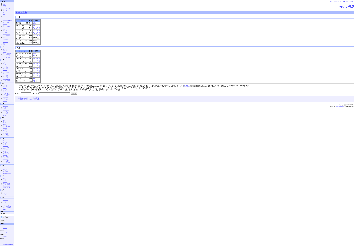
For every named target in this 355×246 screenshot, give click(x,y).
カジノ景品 (346, 6)
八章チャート (5, 192)
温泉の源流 (5, 101)
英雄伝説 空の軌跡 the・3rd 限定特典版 (28, 98)
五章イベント (5, 142)
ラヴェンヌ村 (5, 158)
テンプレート (5, 10)
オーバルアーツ (6, 21)
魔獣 (4, 25)
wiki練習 (4, 5)
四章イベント (5, 121)
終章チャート (5, 200)
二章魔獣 (4, 88)
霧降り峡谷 (5, 151)
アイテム (22, 20)
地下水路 (4, 115)
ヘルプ (347, 1)
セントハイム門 (6, 93)
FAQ (3, 40)
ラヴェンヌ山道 (6, 157)
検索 (344, 1)
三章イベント (5, 107)
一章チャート (5, 62)
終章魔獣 (4, 202)
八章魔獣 (4, 194)
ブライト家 (5, 128)
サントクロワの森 (6, 55)
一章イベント (5, 63)
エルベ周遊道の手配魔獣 (8, 244)
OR (7, 217)
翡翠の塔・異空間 (6, 183)
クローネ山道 (5, 77)
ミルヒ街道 (5, 131)
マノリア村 (5, 70)
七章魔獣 (4, 180)
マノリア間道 (5, 75)
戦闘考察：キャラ (6, 33)
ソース (341, 1)
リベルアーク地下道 (7, 206)
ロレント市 (5, 125)
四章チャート (5, 120)
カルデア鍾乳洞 (6, 109)
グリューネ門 (5, 112)
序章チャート (5, 49)
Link (3, 9)
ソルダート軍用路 (6, 94)
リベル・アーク (6, 205)
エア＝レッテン (6, 72)
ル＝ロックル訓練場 (7, 53)
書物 (34, 23)
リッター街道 (5, 99)
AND (3, 217)
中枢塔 (4, 209)
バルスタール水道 (6, 54)
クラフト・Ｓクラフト (7, 20)
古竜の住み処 (5, 152)
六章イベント (5, 169)
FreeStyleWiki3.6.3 (340, 106)
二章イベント (5, 86)
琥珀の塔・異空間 (6, 187)
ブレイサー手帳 (6, 22)
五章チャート (5, 140)
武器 (4, 12)
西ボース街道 (5, 156)
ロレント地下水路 (6, 126)
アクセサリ (36, 28)
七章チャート (5, 178)
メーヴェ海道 (5, 67)
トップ (331, 1)
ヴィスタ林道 (5, 68)
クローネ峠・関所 (6, 162)
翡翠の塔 (4, 130)
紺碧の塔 (4, 73)
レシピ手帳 (5, 23)
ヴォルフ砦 (5, 91)
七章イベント (5, 179)
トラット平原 (5, 95)
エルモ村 (4, 90)
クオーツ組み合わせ (7, 35)
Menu (4, 240)
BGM (4, 43)
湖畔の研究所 (5, 171)
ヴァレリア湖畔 (6, 147)
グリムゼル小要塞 (6, 57)
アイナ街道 (5, 71)
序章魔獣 (4, 52)
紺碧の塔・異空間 (6, 185)
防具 (34, 78)
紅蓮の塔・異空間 (6, 184)
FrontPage (4, 236)
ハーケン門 (5, 155)
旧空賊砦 (4, 124)
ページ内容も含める (6, 218)
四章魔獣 (4, 122)
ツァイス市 (5, 89)
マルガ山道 (5, 129)
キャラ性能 (5, 32)
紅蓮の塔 (4, 98)
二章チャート (5, 85)
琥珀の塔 (4, 148)
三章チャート (5, 106)
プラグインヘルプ (6, 8)
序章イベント (5, 50)
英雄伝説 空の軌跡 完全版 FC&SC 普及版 (29, 99)
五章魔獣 (4, 143)
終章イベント (5, 201)
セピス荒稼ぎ (5, 39)
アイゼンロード (6, 153)
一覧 (337, 1)
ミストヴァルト (6, 135)
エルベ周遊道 (5, 113)
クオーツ (4, 17)
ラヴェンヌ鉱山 (6, 160)
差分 (335, 1)
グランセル (5, 111)
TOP (3, 3)
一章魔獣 (4, 64)
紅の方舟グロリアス (7, 173)
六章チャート (5, 167)
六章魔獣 (4, 170)
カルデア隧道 (5, 97)
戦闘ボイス (5, 44)
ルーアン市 (5, 66)
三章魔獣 (4, 108)
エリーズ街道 (5, 134)
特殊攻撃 (4, 37)
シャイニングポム (6, 26)
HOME (4, 4)
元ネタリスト (5, 42)
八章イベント (5, 193)
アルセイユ (5, 182)
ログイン (351, 1)
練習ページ (5, 228)
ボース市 (4, 144)
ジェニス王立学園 (6, 79)
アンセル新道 (5, 146)
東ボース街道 (5, 149)
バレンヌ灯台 (5, 76)
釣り (34, 25)
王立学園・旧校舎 (6, 80)
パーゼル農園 (5, 133)
